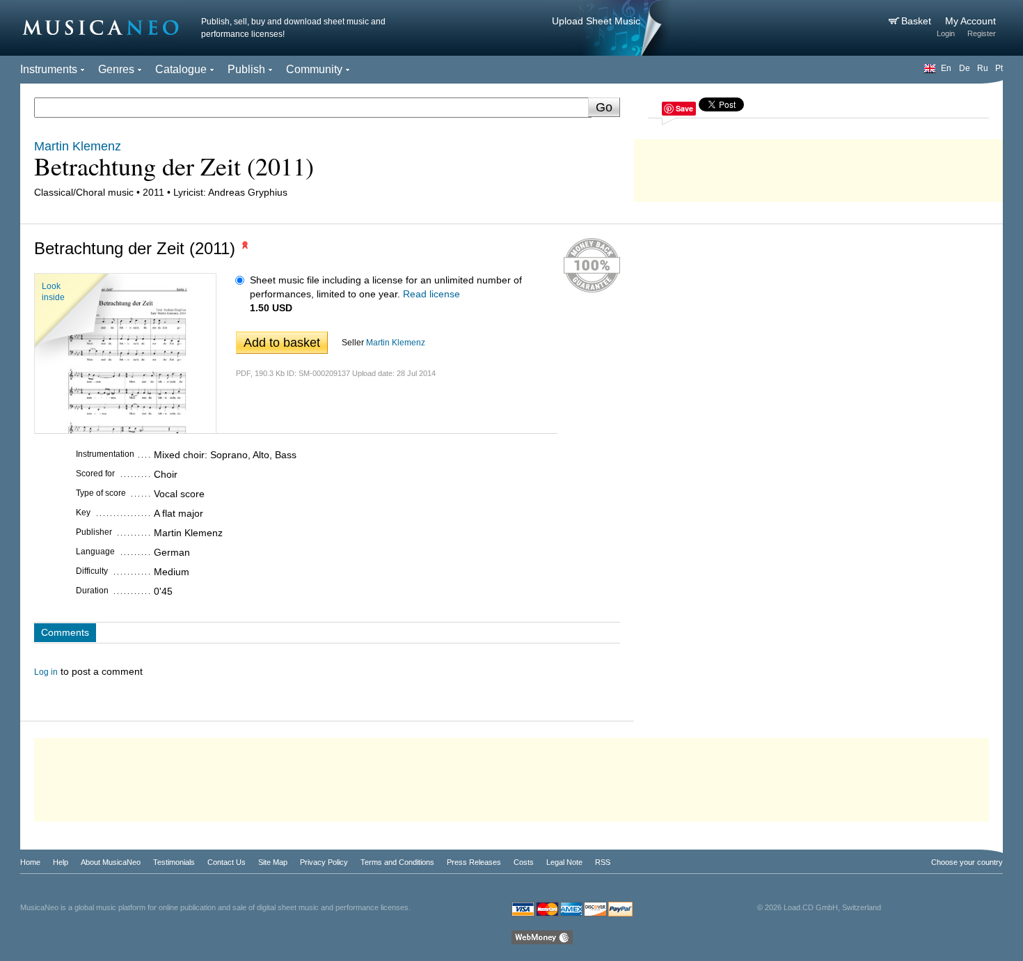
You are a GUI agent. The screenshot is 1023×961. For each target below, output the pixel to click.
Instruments (48, 69)
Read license (431, 293)
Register (981, 33)
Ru (982, 68)
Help (60, 862)
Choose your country (967, 862)
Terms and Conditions (397, 862)
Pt (999, 68)
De (964, 68)
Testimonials (174, 862)
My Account (970, 20)
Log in (46, 672)
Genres (116, 69)
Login (946, 33)
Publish (246, 69)
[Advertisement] (818, 167)
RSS (602, 862)
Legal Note (564, 862)
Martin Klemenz (395, 342)
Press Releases (474, 862)
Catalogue (181, 69)
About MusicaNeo (111, 862)
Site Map (272, 862)
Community (314, 69)
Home (30, 862)
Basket (917, 20)
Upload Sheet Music (596, 20)
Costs (524, 862)
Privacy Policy (324, 862)
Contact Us (226, 862)
